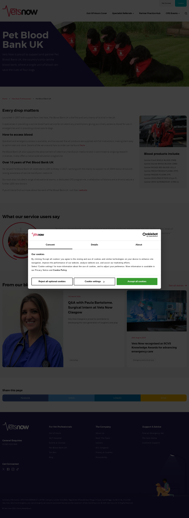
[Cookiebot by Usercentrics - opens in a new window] (145, 235)
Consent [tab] (50, 244)
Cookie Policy (60, 270)
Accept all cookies (137, 281)
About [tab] (139, 244)
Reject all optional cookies (52, 281)
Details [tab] (94, 244)
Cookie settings (93, 281)
